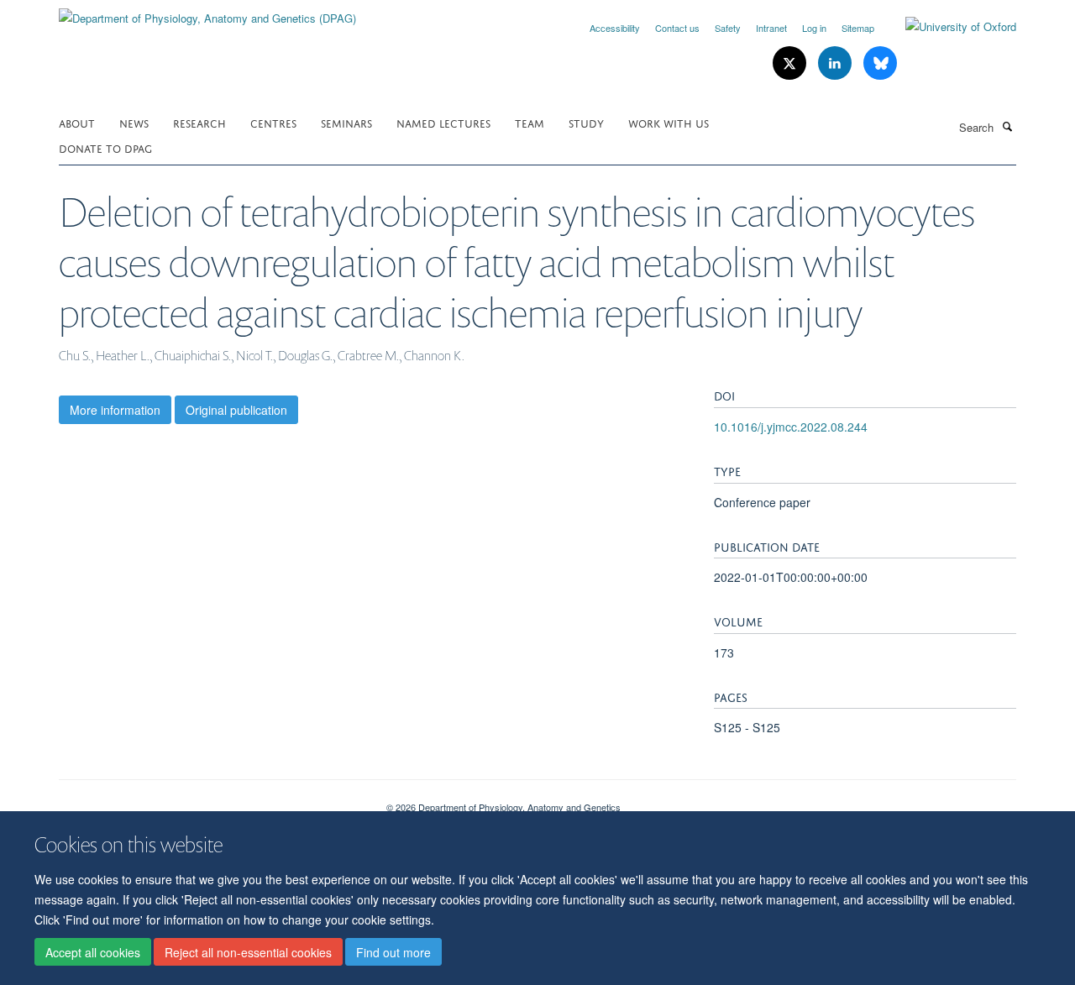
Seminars (346, 122)
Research (199, 122)
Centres (273, 122)
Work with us (668, 122)
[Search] (1007, 126)
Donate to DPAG (105, 147)
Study (586, 122)
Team (529, 122)
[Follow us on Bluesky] (880, 63)
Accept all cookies (92, 952)
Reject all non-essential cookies (248, 952)
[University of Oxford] (948, 27)
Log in (814, 27)
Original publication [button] (236, 409)
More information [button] (115, 409)
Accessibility (615, 27)
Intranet (771, 27)
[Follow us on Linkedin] (836, 63)
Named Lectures (443, 122)
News (134, 122)
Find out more (393, 952)
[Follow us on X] (791, 63)
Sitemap (858, 27)
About (77, 122)
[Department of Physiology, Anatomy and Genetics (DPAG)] (207, 12)
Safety (728, 27)
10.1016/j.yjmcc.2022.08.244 (791, 426)
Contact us (677, 27)
